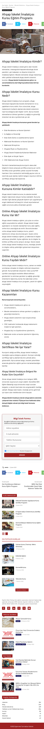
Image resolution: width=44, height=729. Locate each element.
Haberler (18, 634)
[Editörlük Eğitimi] (8, 559)
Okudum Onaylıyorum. (19, 451)
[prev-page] (3, 533)
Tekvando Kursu (21, 579)
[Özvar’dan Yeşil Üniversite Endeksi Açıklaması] (8, 634)
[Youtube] (29, 608)
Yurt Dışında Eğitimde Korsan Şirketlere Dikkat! (26, 661)
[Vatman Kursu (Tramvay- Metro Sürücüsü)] (8, 548)
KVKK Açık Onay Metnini (13, 451)
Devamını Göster (21, 590)
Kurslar (11, 5)
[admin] (3, 467)
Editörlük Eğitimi (21, 556)
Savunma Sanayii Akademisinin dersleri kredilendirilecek (26, 672)
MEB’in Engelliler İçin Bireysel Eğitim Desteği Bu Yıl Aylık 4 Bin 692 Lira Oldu (28, 685)
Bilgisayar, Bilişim (20, 644)
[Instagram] (8, 608)
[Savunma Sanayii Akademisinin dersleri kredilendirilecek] (8, 675)
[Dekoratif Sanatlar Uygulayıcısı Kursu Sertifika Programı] (8, 504)
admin (6, 467)
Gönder (22, 455)
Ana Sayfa (5, 5)
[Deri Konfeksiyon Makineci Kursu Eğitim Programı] (8, 526)
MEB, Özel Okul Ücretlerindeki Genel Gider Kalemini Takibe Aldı (33, 486)
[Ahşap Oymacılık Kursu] (8, 622)
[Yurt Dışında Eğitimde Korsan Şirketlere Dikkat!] (8, 664)
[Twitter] (24, 608)
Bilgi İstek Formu (22, 418)
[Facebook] (3, 608)
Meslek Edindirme (20, 5)
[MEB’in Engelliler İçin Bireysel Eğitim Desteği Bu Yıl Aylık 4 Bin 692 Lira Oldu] (8, 687)
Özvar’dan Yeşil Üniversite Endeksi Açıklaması (28, 631)
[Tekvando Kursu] (8, 582)
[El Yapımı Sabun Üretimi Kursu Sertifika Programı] (8, 515)
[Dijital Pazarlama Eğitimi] (8, 646)
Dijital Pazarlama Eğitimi (24, 642)
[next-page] (6, 533)
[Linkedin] (13, 608)
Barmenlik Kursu (21, 567)
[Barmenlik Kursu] (8, 571)
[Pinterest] (18, 608)
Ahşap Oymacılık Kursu (23, 619)
